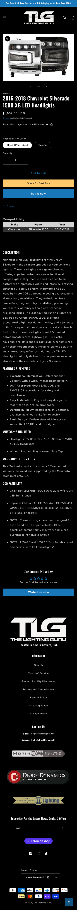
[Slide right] (46, 87)
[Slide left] (31, 87)
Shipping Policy (38, 705)
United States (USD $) (37, 877)
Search (38, 665)
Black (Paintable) (17, 145)
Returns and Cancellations (39, 689)
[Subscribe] (62, 828)
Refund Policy (38, 697)
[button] (4, 18)
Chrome (42, 145)
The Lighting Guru (43, 903)
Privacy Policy (38, 713)
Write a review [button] (38, 592)
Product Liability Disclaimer (38, 681)
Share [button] (10, 206)
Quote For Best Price (38, 183)
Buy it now (38, 193)
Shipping (7, 118)
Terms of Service (38, 673)
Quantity (7, 153)
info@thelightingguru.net (42, 733)
